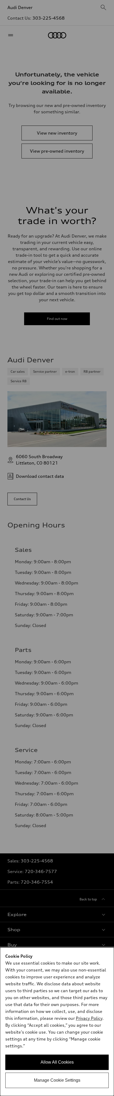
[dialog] (57, 1021)
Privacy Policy (89, 1018)
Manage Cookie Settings (57, 1080)
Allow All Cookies (57, 1062)
